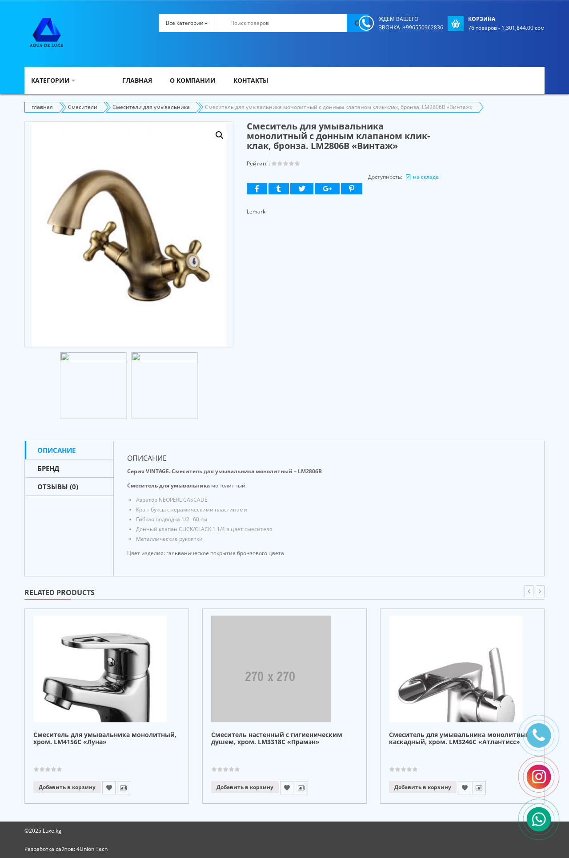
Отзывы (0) (57, 486)
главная (42, 107)
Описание (56, 450)
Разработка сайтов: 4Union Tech (66, 849)
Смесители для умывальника (151, 107)
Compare (123, 787)
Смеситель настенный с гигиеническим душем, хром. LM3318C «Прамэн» (276, 738)
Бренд (48, 468)
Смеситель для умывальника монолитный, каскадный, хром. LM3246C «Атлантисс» (460, 738)
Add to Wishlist (109, 787)
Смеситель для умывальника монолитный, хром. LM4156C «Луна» (104, 738)
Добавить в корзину (67, 787)
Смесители (82, 107)
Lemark (256, 211)
